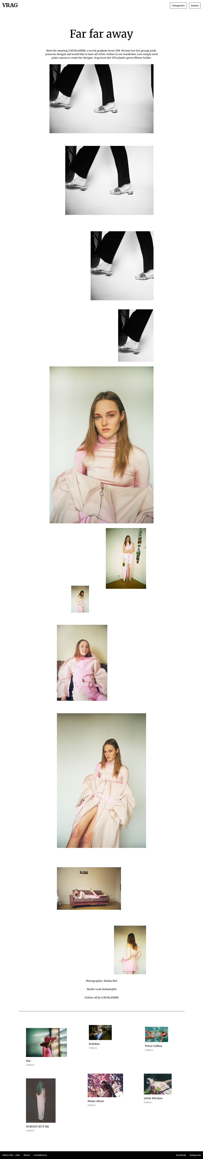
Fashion (30, 1065)
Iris (28, 1060)
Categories (178, 5)
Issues (195, 5)
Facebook (181, 1155)
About (26, 1155)
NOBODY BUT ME (37, 1126)
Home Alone (96, 1101)
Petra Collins (153, 1046)
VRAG (10, 5)
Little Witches (153, 1098)
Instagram (195, 1155)
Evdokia (94, 1044)
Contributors (40, 1155)
